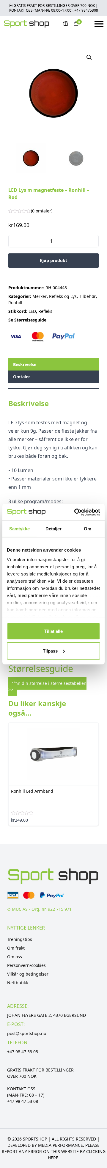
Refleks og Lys (63, 296)
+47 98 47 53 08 (22, 1051)
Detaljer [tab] (53, 528)
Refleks (45, 311)
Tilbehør (87, 296)
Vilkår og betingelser (27, 974)
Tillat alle (53, 631)
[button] (89, 57)
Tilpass (50, 650)
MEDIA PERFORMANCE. (61, 1145)
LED (32, 311)
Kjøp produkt (53, 260)
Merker (39, 296)
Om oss (14, 956)
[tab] (53, 364)
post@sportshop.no (26, 1033)
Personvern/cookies (26, 965)
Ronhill (15, 302)
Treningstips (19, 939)
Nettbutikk (17, 982)
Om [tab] (87, 528)
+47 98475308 (86, 10)
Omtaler (21, 376)
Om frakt (16, 948)
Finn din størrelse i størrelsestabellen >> (47, 686)
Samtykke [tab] (19, 528)
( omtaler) (41, 211)
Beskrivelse (24, 364)
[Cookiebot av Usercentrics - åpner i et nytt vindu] (75, 512)
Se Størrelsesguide (27, 320)
